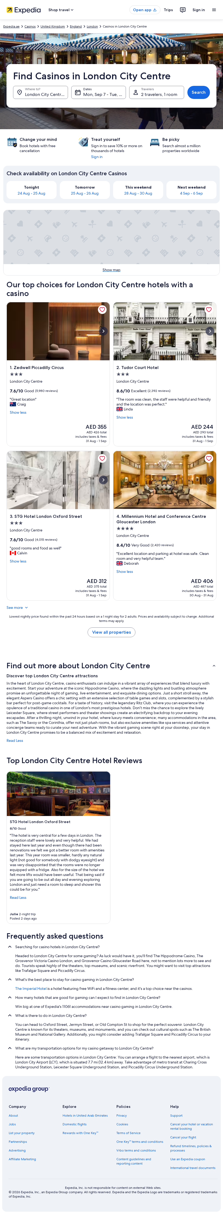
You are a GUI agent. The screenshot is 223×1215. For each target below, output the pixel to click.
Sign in (199, 9)
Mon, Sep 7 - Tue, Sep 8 (104, 94)
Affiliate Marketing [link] (22, 1159)
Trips (168, 9)
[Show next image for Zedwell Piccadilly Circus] (103, 331)
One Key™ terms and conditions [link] (139, 1142)
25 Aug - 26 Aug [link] (85, 193)
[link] (102, 309)
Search (199, 92)
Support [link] (176, 1115)
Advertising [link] (17, 1150)
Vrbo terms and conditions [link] (136, 1150)
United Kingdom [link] (53, 26)
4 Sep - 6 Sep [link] (191, 193)
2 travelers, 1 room (159, 94)
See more (15, 607)
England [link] (76, 26)
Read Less (15, 740)
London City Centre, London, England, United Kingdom (46, 94)
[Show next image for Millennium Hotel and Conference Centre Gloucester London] (210, 480)
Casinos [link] (30, 26)
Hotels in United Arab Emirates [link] (85, 1115)
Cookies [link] (122, 1124)
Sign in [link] (97, 156)
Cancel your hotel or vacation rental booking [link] (191, 1126)
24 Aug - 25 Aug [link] (31, 193)
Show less (18, 412)
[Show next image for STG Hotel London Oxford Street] (103, 480)
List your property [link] (22, 1133)
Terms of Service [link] (128, 1133)
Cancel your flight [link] (183, 1137)
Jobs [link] (12, 1124)
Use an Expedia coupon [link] (187, 1159)
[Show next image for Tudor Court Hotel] (210, 331)
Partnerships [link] (18, 1142)
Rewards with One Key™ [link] (80, 1133)
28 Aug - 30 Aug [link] (138, 193)
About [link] (13, 1115)
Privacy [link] (121, 1115)
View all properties (111, 632)
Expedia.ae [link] (11, 26)
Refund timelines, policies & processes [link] (191, 1148)
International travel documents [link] (192, 1168)
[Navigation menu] (214, 9)
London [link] (92, 26)
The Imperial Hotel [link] (31, 988)
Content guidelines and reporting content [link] (133, 1161)
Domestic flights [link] (74, 1124)
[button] (111, 665)
